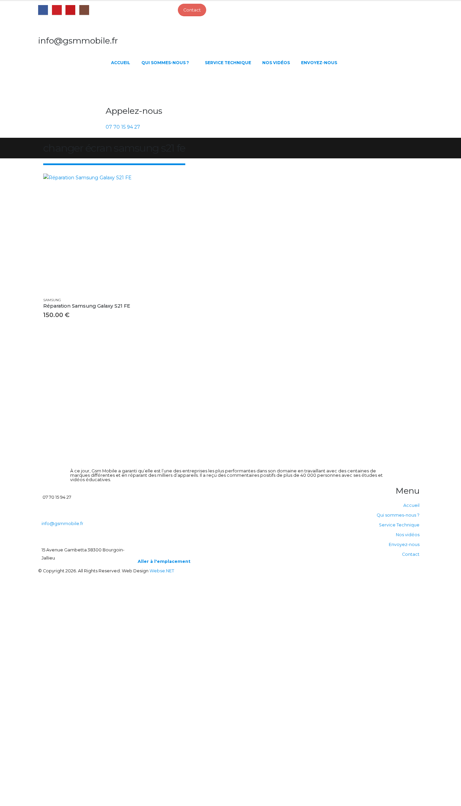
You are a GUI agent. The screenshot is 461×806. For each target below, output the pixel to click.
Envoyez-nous (319, 62)
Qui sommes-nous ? (165, 62)
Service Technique (228, 62)
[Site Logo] (72, 86)
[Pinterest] (57, 10)
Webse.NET (162, 570)
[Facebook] (43, 10)
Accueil (120, 62)
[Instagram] (84, 10)
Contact (410, 554)
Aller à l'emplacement (164, 561)
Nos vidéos (276, 62)
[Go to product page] (102, 233)
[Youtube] (70, 10)
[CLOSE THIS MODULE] (262, 581)
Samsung (52, 300)
